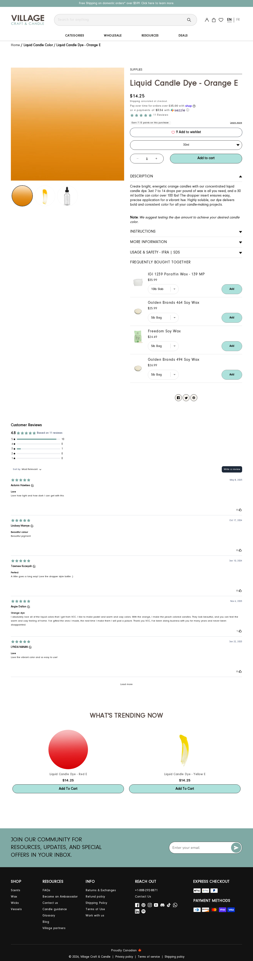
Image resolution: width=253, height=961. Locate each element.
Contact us (50, 903)
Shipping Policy (96, 903)
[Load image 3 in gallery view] (67, 195)
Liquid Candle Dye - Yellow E (185, 774)
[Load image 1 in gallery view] (22, 195)
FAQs (46, 890)
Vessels (16, 909)
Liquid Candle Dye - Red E (68, 774)
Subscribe (236, 848)
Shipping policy (174, 956)
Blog (45, 922)
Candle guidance (54, 909)
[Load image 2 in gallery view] (45, 195)
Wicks (15, 903)
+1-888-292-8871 (146, 890)
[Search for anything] (192, 20)
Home (16, 45)
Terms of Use (95, 909)
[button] (186, 110)
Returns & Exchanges (101, 890)
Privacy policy (124, 956)
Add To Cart (68, 789)
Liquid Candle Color (38, 45)
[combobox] (125, 20)
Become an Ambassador (60, 896)
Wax (14, 896)
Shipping (135, 101)
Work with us (95, 915)
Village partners (54, 928)
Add (231, 289)
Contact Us (143, 896)
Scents (15, 890)
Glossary (48, 915)
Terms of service (149, 956)
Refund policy (95, 896)
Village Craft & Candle (95, 956)
